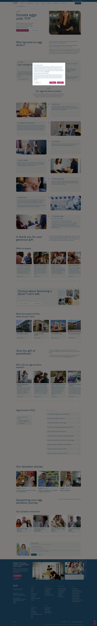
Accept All (60, 82)
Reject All (52, 82)
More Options (37, 82)
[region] (48, 74)
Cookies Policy (47, 71)
